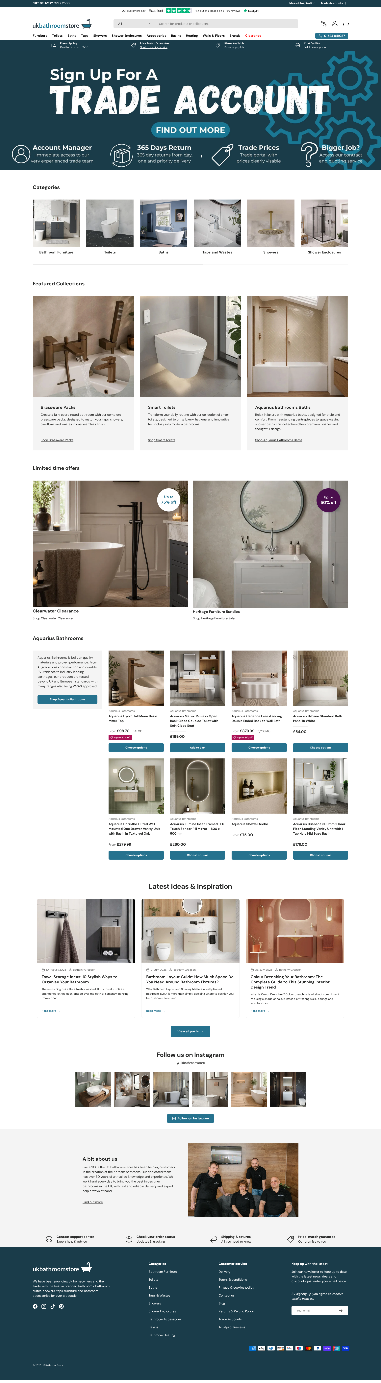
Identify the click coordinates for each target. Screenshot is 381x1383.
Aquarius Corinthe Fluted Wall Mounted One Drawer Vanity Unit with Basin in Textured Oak (134, 829)
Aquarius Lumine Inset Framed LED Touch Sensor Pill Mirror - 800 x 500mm (197, 829)
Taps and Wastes (217, 252)
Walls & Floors (214, 36)
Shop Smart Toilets (161, 440)
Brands (235, 36)
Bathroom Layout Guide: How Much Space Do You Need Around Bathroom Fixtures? (190, 979)
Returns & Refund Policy (236, 1311)
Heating (192, 36)
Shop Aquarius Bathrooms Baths (278, 440)
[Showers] (270, 223)
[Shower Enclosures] (324, 223)
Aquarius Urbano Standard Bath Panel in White (317, 718)
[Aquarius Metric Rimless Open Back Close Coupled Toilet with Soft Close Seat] (197, 678)
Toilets (57, 36)
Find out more (93, 1202)
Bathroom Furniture (56, 252)
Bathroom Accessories (165, 1319)
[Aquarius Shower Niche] (259, 786)
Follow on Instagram (193, 1118)
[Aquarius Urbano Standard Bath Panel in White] (320, 678)
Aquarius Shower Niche (250, 824)
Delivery (225, 1272)
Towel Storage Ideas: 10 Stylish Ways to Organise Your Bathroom (79, 979)
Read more (51, 1011)
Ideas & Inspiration (302, 3)
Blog (222, 1303)
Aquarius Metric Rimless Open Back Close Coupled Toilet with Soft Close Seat (194, 721)
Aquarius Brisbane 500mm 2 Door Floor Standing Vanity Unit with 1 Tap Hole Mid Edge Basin (319, 829)
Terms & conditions (233, 1279)
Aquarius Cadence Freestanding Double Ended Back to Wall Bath (257, 718)
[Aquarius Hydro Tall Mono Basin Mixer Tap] (136, 678)
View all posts (190, 1031)
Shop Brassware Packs (57, 440)
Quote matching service (153, 47)
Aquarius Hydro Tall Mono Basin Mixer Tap (133, 718)
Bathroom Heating (162, 1335)
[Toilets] (110, 223)
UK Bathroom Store (52, 1365)
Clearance (253, 36)
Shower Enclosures (127, 36)
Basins (176, 36)
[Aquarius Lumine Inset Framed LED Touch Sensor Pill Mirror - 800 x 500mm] (197, 786)
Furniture (40, 36)
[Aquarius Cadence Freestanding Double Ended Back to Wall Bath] (259, 678)
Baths (71, 36)
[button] (346, 23)
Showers (100, 36)
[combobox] (206, 23)
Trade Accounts (332, 3)
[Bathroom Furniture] (56, 223)
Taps (85, 36)
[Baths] (163, 223)
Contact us (227, 1295)
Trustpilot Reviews (232, 1327)
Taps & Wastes (159, 1295)
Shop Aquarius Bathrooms (67, 699)
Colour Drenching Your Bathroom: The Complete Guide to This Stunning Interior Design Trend (290, 982)
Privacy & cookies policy (236, 1287)
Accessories (156, 36)
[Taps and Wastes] (217, 223)
